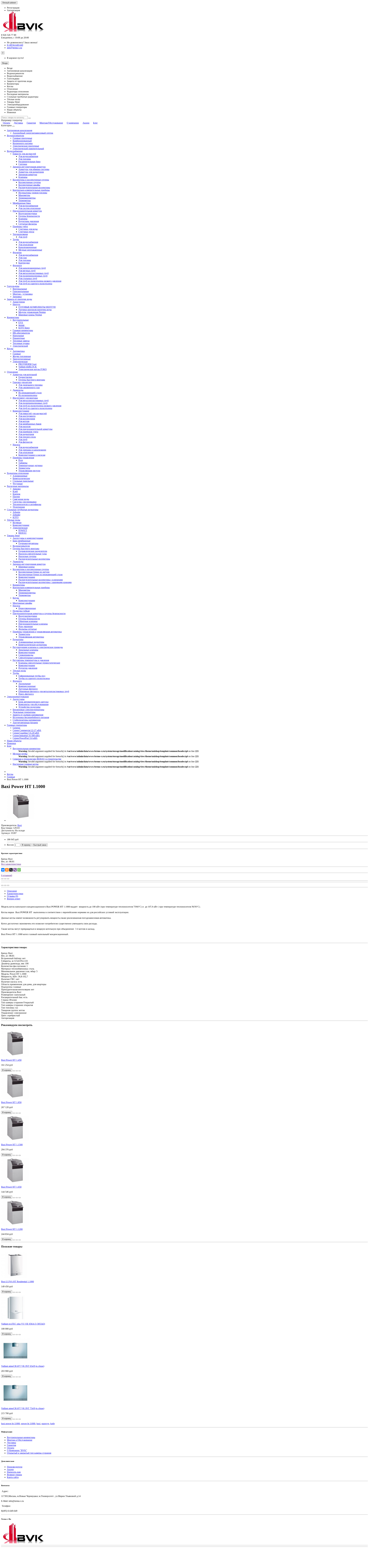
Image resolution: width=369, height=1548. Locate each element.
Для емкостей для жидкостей (32, 413)
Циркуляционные (27, 608)
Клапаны (22, 177)
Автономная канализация (19, 130)
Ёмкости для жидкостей (24, 154)
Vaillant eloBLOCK (27, 367)
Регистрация (13, 7)
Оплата (6, 123)
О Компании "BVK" (17, 1450)
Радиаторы (18, 639)
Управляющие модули (29, 470)
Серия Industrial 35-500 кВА (26, 735)
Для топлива (24, 159)
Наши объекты (14, 741)
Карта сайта (13, 1477)
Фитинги (17, 265)
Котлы (10, 348)
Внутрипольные (21, 320)
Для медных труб (26, 270)
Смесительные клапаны (30, 657)
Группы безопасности (29, 216)
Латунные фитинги (28, 689)
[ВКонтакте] (3, 870)
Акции (86, 123)
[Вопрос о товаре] (2, 878)
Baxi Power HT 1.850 (11, 1102)
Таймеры (22, 463)
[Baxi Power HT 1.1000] (21, 820)
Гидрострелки (25, 377)
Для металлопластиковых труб (33, 273)
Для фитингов (25, 442)
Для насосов (24, 426)
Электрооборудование (18, 696)
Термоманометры (27, 198)
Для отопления (25, 244)
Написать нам (14, 1472)
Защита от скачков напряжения (28, 715)
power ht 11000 (28, 1423)
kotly (52, 1423)
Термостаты (24, 468)
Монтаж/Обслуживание (51, 123)
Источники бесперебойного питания (31, 717)
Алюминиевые (20, 476)
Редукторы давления (28, 221)
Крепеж (16, 494)
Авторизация (13, 10)
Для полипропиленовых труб (32, 276)
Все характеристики (11, 864)
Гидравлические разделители (32, 551)
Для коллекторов (26, 418)
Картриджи (24, 263)
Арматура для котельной (25, 374)
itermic (21, 325)
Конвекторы (13, 317)
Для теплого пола (27, 437)
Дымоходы (18, 390)
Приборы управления (23, 457)
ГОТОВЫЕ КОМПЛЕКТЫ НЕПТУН (37, 307)
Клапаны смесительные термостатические (39, 663)
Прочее (16, 496)
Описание (12, 891)
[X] (11, 870)
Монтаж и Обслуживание (19, 1440)
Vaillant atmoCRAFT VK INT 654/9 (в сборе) (22, 1366)
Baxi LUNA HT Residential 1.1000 (17, 1281)
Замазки (17, 489)
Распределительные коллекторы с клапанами (40, 579)
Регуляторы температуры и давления (31, 660)
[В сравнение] (8, 878)
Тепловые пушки (21, 343)
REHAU (22, 533)
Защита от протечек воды (19, 299)
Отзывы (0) (12, 896)
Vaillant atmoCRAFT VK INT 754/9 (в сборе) (22, 1408)
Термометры (24, 200)
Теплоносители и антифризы (27, 504)
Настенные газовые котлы (25, 764)
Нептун (16, 304)
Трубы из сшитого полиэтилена (34, 678)
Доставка (18, 123)
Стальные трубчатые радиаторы (22, 509)
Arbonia (16, 512)
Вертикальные (20, 289)
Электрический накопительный (28, 148)
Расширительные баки (29, 161)
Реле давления (25, 626)
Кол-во (10, 845)
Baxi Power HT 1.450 (11, 1060)
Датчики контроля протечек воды (35, 309)
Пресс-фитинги (26, 694)
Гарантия (31, 123)
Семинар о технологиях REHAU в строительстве (37, 759)
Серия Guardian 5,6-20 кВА (26, 733)
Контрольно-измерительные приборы (31, 190)
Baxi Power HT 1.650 (11, 1187)
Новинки (11, 743)
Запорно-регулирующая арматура (29, 167)
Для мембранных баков (29, 424)
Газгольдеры (13, 286)
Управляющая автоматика (31, 637)
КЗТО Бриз (24, 328)
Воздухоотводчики (27, 213)
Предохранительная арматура (27, 211)
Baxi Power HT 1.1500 (12, 1144)
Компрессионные (27, 686)
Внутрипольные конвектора (26, 748)
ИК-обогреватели (21, 333)
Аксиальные (24, 683)
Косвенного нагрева (23, 143)
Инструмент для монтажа (25, 398)
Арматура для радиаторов (31, 172)
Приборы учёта (20, 226)
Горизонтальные (21, 291)
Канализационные (27, 247)
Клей (15, 491)
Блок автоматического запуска (33, 702)
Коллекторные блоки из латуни (33, 572)
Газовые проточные (22, 138)
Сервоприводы (25, 655)
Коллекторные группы (29, 182)
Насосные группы (27, 556)
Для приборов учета (28, 431)
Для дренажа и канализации (32, 450)
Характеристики (15, 893)
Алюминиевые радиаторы (31, 642)
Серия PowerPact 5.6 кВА (25, 738)
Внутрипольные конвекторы (21, 1437)
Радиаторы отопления (18, 473)
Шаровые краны (26, 566)
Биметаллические (21, 478)
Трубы (16, 239)
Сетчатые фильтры (27, 224)
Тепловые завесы (21, 341)
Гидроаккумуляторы (28, 543)
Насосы (16, 444)
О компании (73, 123)
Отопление (12, 372)
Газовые (17, 354)
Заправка (17, 296)
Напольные (18, 335)
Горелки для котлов (22, 382)
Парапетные (19, 338)
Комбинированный (22, 141)
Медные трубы (20, 754)
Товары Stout (13, 535)
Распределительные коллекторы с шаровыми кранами (45, 582)
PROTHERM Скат (27, 364)
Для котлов (23, 421)
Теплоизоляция (20, 234)
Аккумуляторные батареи (25, 722)
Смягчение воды (21, 499)
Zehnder (16, 515)
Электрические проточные (26, 146)
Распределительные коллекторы (34, 187)
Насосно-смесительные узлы (32, 554)
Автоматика (19, 351)
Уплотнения (19, 507)
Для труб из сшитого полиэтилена (35, 283)
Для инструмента (26, 416)
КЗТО (16, 517)
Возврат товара (14, 1474)
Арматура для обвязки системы (33, 169)
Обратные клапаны (27, 621)
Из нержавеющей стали (30, 392)
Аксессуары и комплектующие (28, 538)
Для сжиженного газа (29, 387)
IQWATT (22, 530)
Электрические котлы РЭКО (32, 369)
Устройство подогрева (29, 707)
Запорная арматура (27, 174)
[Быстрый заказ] (14, 1070)
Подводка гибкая (21, 611)
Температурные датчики (30, 465)
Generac (16, 728)
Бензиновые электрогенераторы (28, 709)
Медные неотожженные (30, 250)
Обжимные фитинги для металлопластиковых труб (43, 691)
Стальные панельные (23, 481)
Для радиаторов (26, 434)
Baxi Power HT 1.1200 (12, 1229)
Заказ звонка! (22, 42)
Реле (20, 460)
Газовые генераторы (17, 725)
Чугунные (18, 483)
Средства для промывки (24, 502)
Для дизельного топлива (30, 385)
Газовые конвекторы (23, 330)
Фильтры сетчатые (27, 629)
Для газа (22, 257)
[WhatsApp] (19, 870)
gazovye (45, 1423)
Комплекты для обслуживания (33, 704)
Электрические (20, 361)
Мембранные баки (22, 203)
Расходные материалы (18, 486)
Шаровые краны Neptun (30, 315)
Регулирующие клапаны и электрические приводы (38, 647)
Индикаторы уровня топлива (32, 192)
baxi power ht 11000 (10, 1423)
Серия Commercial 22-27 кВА (27, 730)
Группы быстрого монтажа (31, 379)
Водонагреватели (15, 135)
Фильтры (17, 252)
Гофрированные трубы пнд (31, 676)
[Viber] (15, 870)
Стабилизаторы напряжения (27, 720)
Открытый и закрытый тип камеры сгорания (29, 1453)
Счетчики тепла (26, 231)
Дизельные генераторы (24, 712)
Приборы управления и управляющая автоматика (37, 631)
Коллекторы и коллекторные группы (31, 179)
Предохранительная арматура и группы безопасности (39, 613)
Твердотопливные (22, 359)
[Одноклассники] (7, 870)
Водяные (17, 522)
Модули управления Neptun (32, 312)
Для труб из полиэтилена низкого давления (39, 281)
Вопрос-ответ (13, 899)
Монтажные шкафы (22, 603)
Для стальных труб (27, 278)
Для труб (22, 237)
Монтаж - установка (23, 294)
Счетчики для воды (28, 229)
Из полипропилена (27, 395)
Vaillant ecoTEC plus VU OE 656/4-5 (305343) (23, 1324)
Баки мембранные (21, 541)
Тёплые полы (13, 520)
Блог (95, 123)
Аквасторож (19, 302)
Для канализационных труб (32, 268)
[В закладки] (5, 878)
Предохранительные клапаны (33, 624)
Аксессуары (19, 699)
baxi (38, 1423)
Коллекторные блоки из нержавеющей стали (40, 574)
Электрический (20, 346)
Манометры (24, 195)
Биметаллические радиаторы (32, 644)
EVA (20, 322)
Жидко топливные (22, 356)
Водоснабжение (15, 151)
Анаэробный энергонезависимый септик (33, 133)
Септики (22, 164)
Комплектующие (21, 411)
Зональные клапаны (28, 650)
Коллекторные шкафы (29, 185)
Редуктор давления (27, 668)
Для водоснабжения (28, 156)
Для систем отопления (29, 208)
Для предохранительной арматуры (35, 429)
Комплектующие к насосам (31, 455)
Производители (14, 1467)
